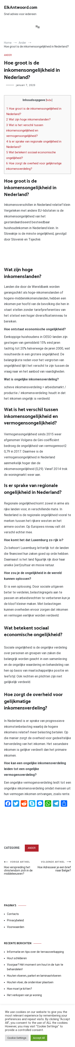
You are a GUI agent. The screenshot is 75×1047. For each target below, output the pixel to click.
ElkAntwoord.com (20, 7)
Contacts (13, 914)
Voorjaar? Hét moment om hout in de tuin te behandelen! (35, 967)
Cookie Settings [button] (16, 1037)
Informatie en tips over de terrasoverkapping (35, 951)
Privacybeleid (15, 920)
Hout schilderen (17, 958)
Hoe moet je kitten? (20, 988)
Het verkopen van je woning (24, 995)
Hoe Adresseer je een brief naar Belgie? (54, 866)
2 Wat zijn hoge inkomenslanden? (28, 119)
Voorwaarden (15, 927)
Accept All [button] (39, 1037)
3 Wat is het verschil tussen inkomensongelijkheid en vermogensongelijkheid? (24, 130)
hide (49, 100)
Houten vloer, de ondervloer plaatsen (30, 982)
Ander (8, 55)
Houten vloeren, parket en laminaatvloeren (34, 975)
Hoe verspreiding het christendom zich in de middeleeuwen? (18, 868)
